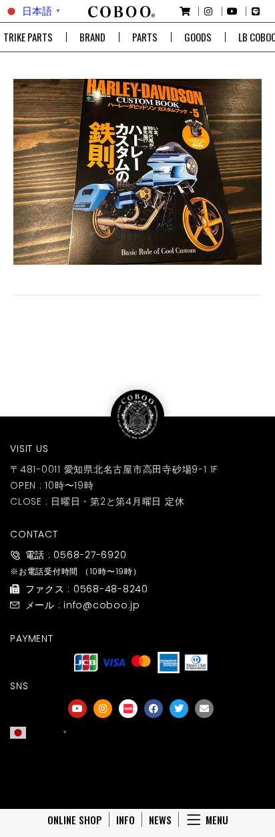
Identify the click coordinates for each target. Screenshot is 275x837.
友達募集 (141, 778)
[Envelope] (204, 708)
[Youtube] (77, 708)
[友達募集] (140, 760)
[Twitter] (179, 708)
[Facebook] (153, 708)
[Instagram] (102, 708)
